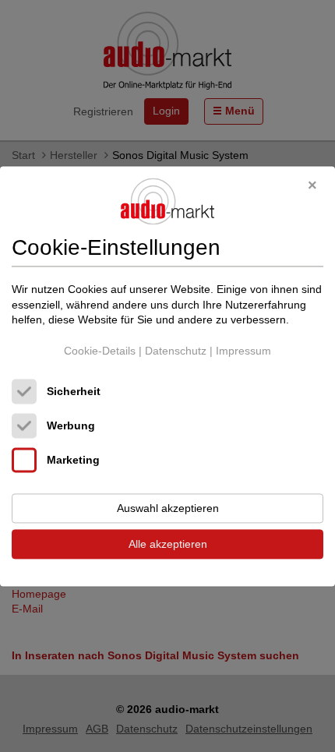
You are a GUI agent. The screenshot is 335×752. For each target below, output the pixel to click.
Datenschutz (175, 350)
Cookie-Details (100, 350)
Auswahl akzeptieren (168, 508)
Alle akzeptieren (168, 544)
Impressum (243, 350)
